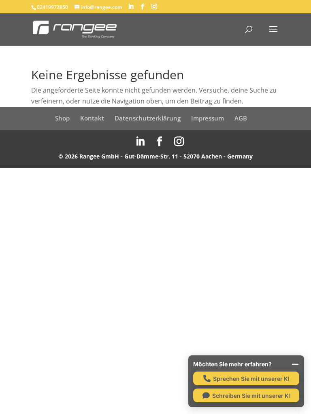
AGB (240, 118)
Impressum (207, 118)
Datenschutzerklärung (148, 118)
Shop (62, 118)
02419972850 (52, 7)
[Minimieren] (295, 364)
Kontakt (92, 118)
